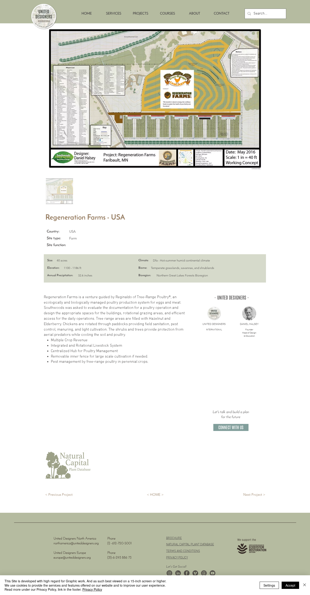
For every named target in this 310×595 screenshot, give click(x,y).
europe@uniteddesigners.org (72, 557)
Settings (269, 585)
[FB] (186, 573)
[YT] (212, 573)
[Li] (178, 573)
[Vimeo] (195, 573)
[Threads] (204, 573)
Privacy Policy (92, 589)
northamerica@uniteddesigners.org (76, 543)
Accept (290, 585)
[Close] (304, 585)
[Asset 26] (169, 573)
